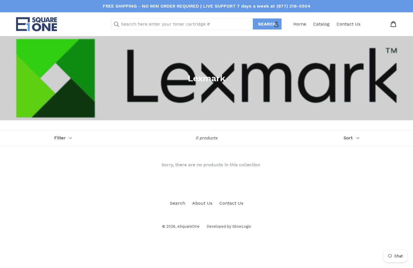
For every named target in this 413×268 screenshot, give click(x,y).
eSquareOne (188, 226)
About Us (202, 203)
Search (177, 203)
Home (299, 24)
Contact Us (348, 24)
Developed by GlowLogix (228, 226)
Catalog (321, 24)
